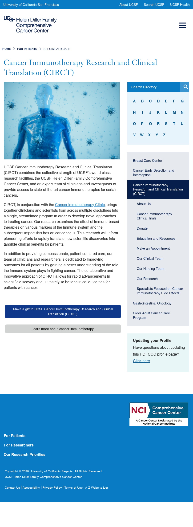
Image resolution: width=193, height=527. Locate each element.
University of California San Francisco (31, 4)
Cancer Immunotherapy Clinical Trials (154, 216)
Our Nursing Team (150, 268)
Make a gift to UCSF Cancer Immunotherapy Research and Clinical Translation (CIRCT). (63, 311)
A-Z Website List (96, 487)
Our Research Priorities (24, 454)
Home (6, 48)
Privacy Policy (52, 487)
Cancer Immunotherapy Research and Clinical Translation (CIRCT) (158, 189)
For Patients (27, 48)
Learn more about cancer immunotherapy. (63, 328)
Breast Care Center (147, 160)
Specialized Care (57, 48)
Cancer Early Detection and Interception (153, 172)
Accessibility (31, 487)
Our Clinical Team (150, 258)
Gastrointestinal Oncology (152, 302)
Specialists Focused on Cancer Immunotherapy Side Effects (160, 290)
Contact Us (12, 487)
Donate (142, 228)
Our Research (147, 278)
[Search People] (184, 87)
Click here (141, 360)
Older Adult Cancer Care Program (151, 315)
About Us (144, 203)
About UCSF (128, 4)
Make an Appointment (153, 248)
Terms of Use (73, 487)
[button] (183, 20)
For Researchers (19, 445)
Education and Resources (156, 238)
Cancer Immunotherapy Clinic (80, 204)
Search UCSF (154, 4)
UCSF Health (180, 4)
